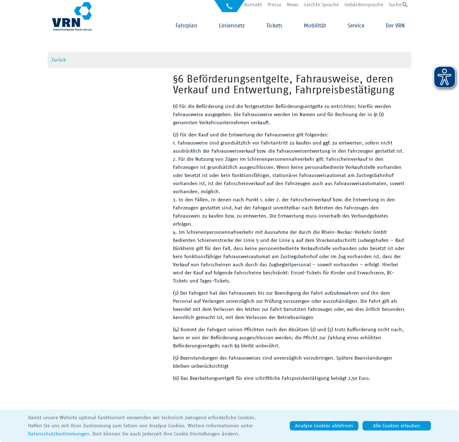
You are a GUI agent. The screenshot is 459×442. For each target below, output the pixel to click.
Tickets (274, 26)
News (293, 4)
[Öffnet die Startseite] (72, 16)
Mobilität (315, 26)
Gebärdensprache (363, 4)
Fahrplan (186, 26)
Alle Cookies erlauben (396, 425)
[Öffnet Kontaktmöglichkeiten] (229, 8)
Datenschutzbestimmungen (58, 433)
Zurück (59, 59)
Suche (395, 4)
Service (356, 26)
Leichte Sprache (321, 4)
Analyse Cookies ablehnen (324, 425)
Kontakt (253, 4)
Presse (274, 4)
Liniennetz (232, 26)
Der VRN (395, 26)
